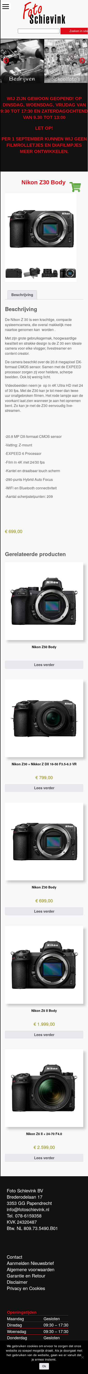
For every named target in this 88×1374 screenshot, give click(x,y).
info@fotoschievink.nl (28, 1209)
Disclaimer (17, 1282)
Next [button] (82, 60)
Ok (44, 1366)
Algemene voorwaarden (30, 1269)
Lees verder (44, 664)
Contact (14, 1257)
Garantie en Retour (26, 1275)
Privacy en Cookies (26, 1288)
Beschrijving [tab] (22, 294)
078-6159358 (28, 1215)
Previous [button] (6, 60)
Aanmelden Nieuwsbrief (30, 1263)
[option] (22, 61)
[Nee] (82, 1357)
